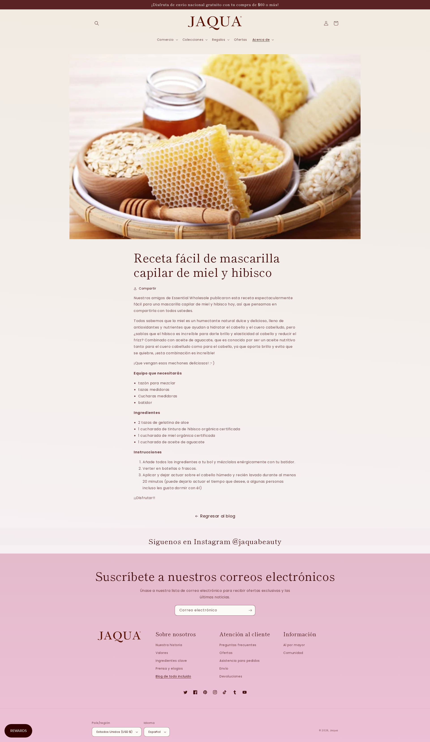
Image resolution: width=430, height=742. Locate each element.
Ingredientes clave (171, 660)
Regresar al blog (217, 516)
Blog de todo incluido (173, 676)
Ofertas (225, 653)
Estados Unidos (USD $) (115, 732)
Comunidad (293, 653)
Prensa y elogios (169, 668)
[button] (97, 23)
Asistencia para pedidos (239, 660)
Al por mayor (294, 645)
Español (154, 732)
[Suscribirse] (250, 610)
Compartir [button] (147, 288)
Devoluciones (230, 676)
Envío (223, 668)
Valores (162, 653)
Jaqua (334, 730)
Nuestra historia (169, 645)
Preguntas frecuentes (237, 645)
